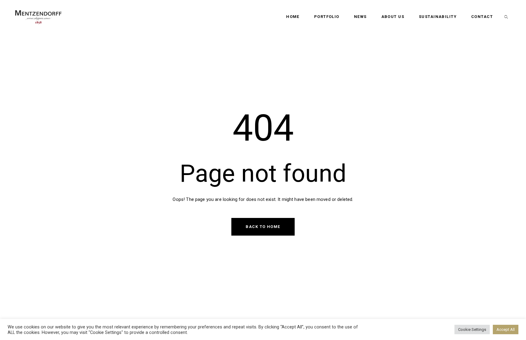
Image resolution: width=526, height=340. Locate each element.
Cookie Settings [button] (472, 329)
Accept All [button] (505, 329)
